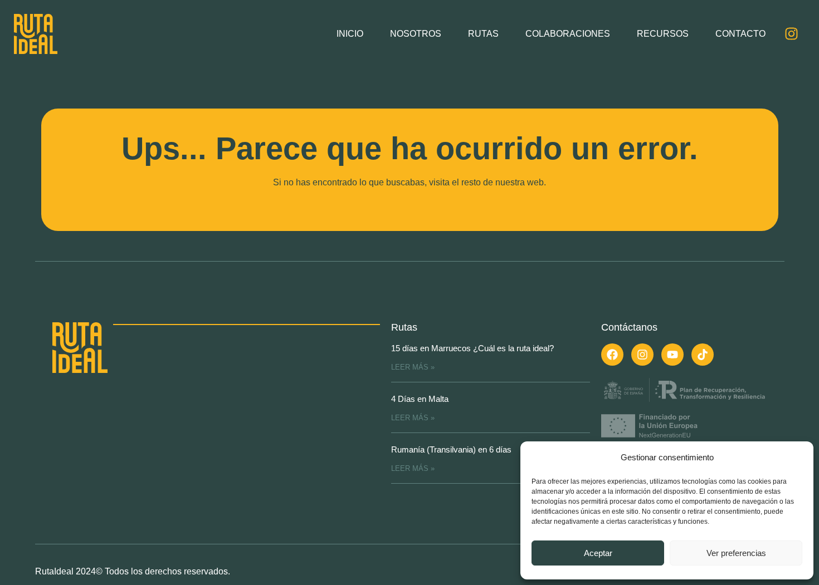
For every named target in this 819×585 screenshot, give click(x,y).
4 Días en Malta (419, 399)
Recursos (663, 33)
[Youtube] (672, 354)
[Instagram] (791, 34)
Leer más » (413, 367)
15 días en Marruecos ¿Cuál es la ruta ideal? (472, 348)
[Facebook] (612, 354)
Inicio (350, 33)
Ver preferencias (736, 553)
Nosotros (415, 33)
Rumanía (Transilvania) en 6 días (451, 449)
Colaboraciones (567, 33)
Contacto (740, 33)
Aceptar (598, 553)
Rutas (483, 33)
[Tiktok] (702, 354)
